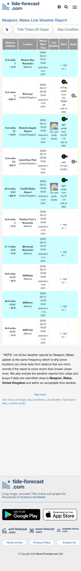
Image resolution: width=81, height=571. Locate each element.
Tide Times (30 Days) (33, 29)
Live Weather (53, 399)
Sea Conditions (36, 399)
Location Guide (17, 403)
